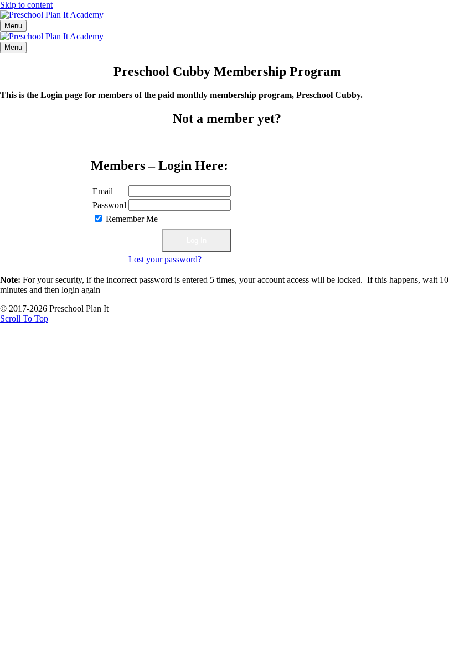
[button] (24, 318)
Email (102, 191)
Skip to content (26, 4)
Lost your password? (165, 259)
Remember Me (132, 219)
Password (109, 205)
